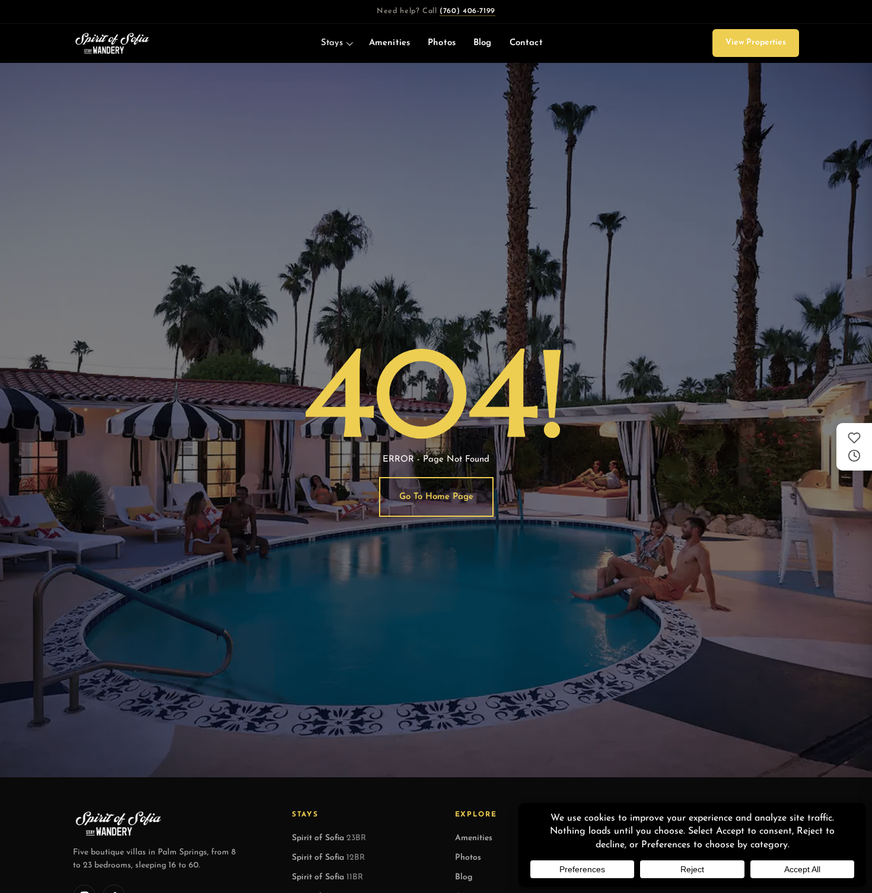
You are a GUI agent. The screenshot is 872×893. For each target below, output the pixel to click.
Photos (442, 43)
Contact (526, 43)
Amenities (389, 43)
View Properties (755, 42)
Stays (332, 43)
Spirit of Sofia (329, 838)
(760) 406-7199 (467, 11)
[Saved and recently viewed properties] (854, 447)
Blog (482, 43)
